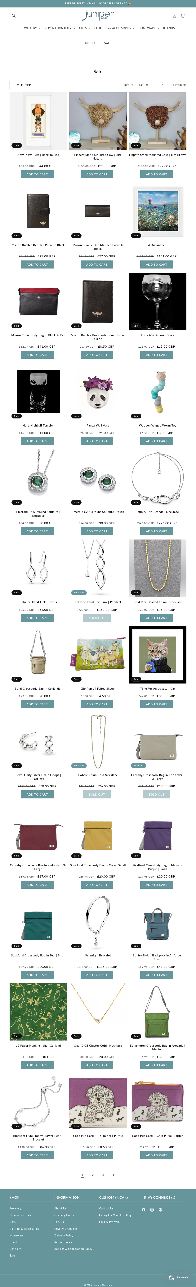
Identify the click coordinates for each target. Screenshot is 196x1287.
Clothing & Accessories (24, 1228)
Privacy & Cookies (65, 1228)
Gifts (13, 1221)
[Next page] (113, 1175)
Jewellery (15, 1208)
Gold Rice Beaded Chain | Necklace (157, 602)
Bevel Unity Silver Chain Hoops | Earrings (38, 776)
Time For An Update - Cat (157, 688)
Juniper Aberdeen (102, 1285)
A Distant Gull (157, 245)
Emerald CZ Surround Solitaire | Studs (98, 511)
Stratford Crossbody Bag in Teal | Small (38, 955)
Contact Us (106, 1208)
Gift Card (15, 1248)
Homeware (17, 1235)
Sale (12, 1255)
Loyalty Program (109, 1221)
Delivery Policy (63, 1235)
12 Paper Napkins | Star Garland (38, 1045)
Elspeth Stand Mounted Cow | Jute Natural (98, 156)
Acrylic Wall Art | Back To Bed (38, 154)
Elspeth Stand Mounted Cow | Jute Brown (157, 154)
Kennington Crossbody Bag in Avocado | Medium (157, 1047)
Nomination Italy (20, 1215)
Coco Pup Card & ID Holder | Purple (98, 1135)
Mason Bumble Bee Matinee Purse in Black (98, 247)
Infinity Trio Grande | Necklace (157, 511)
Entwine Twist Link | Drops (38, 602)
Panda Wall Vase (98, 425)
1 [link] (82, 1175)
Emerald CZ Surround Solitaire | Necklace (38, 513)
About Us (60, 1208)
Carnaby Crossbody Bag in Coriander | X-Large (158, 776)
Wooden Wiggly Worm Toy (157, 425)
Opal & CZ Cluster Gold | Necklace (98, 1045)
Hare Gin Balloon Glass (157, 335)
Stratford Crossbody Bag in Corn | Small (98, 865)
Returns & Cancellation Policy (73, 1248)
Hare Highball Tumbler (38, 425)
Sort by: (129, 84)
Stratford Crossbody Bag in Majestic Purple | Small (157, 867)
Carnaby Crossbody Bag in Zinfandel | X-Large (38, 867)
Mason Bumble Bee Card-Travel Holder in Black (98, 337)
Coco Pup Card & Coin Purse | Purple (157, 1135)
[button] (14, 15)
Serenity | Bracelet (98, 955)
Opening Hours (64, 1215)
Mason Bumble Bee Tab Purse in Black (38, 245)
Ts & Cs (59, 1221)
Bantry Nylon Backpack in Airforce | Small (158, 957)
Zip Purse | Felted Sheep (97, 688)
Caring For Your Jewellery (115, 1215)
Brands (14, 1242)
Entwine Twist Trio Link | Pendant (98, 602)
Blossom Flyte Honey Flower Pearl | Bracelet (38, 1137)
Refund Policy (63, 1242)
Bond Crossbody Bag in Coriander (38, 688)
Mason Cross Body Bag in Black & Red (38, 335)
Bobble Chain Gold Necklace (98, 775)
